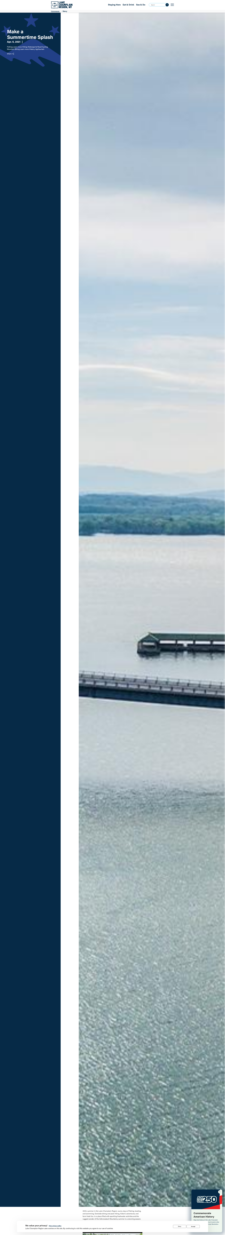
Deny (179, 1226)
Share (9, 53)
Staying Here (114, 4)
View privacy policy (55, 1226)
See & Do (140, 4)
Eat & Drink (128, 4)
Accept (193, 1226)
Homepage (55, 11)
